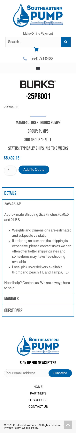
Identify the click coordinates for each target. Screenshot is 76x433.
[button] (38, 68)
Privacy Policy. (12, 427)
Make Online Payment (38, 33)
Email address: (38, 373)
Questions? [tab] (13, 311)
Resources (38, 400)
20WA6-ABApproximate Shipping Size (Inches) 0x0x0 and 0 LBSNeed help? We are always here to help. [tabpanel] (38, 246)
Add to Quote (33, 170)
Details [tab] (10, 193)
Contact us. (31, 283)
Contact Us (38, 406)
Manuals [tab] (11, 299)
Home (38, 386)
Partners (38, 393)
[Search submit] (66, 42)
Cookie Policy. (30, 427)
